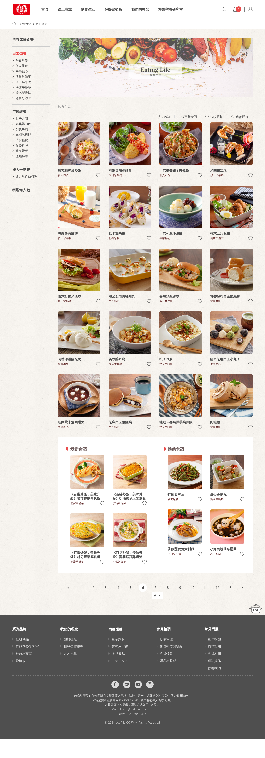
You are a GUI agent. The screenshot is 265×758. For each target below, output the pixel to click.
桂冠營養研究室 (170, 9)
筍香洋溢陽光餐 (69, 359)
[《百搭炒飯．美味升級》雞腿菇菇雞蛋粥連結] (130, 530)
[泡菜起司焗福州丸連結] (130, 270)
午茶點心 (22, 71)
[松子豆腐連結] (180, 332)
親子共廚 (22, 118)
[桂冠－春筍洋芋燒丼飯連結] (180, 395)
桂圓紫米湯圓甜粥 (71, 422)
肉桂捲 (215, 422)
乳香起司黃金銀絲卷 (225, 296)
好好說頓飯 (113, 9)
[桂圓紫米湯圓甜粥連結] (79, 395)
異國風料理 (23, 134)
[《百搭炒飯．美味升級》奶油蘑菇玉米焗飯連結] (130, 472)
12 (217, 587)
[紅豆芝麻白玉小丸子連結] (231, 332)
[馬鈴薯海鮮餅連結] (79, 207)
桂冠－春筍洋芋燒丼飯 (176, 422)
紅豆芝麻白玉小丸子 (225, 359)
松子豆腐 (166, 359)
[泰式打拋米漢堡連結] (79, 270)
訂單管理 (166, 639)
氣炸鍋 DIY (23, 124)
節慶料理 (22, 145)
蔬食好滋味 (23, 98)
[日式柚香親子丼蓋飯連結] (180, 143)
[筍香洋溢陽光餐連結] (79, 332)
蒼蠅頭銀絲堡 (169, 296)
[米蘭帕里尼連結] (231, 143)
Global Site (119, 661)
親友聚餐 (22, 151)
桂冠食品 (22, 639)
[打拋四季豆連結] (185, 472)
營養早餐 (22, 60)
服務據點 (118, 653)
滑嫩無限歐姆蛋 (120, 170)
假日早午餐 (23, 82)
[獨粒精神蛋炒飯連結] (79, 143)
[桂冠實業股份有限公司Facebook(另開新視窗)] (115, 684)
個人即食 (22, 66)
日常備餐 (19, 53)
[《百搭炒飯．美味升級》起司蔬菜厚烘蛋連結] (87, 530)
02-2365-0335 (137, 714)
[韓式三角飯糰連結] (231, 207)
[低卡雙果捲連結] (130, 207)
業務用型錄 (120, 646)
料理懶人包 (21, 189)
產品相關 (214, 639)
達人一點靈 (21, 169)
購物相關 (214, 646)
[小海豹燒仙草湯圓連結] (227, 526)
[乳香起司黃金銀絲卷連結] (231, 270)
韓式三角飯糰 (220, 233)
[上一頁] (68, 587)
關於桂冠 (70, 639)
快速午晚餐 (23, 87)
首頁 (44, 9)
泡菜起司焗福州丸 (122, 296)
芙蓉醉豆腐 (117, 359)
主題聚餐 (19, 111)
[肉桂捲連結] (231, 395)
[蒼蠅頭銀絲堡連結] (180, 270)
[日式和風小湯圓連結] (180, 207)
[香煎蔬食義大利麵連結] (185, 526)
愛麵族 (20, 661)
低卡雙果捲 (117, 233)
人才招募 (70, 653)
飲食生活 (88, 9)
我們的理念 (140, 9)
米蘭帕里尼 (218, 170)
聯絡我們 (214, 668)
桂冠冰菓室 (24, 653)
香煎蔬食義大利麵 (181, 549)
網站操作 (214, 661)
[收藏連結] (98, 175)
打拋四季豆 (176, 494)
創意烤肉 (22, 129)
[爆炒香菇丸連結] (227, 472)
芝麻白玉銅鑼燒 (120, 422)
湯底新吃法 (23, 93)
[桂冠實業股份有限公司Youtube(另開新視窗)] (138, 684)
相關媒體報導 (73, 646)
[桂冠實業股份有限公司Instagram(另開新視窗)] (150, 684)
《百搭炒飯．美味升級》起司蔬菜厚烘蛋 (85, 554)
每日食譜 (41, 24)
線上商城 (65, 9)
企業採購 (118, 639)
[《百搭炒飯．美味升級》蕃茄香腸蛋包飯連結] (87, 472)
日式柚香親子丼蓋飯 (174, 170)
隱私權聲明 (168, 661)
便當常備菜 (23, 76)
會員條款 (166, 653)
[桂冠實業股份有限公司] (21, 9)
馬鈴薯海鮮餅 (68, 233)
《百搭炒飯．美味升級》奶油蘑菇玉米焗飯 (129, 496)
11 (205, 587)
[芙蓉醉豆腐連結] (130, 332)
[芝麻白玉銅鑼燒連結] (130, 395)
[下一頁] (242, 587)
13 (230, 587)
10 (192, 587)
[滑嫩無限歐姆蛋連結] (130, 143)
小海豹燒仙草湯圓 (223, 549)
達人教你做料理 (26, 176)
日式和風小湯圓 (171, 233)
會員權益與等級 (171, 646)
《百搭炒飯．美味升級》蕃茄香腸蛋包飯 (85, 496)
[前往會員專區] (250, 9)
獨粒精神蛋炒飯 (69, 170)
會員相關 (214, 653)
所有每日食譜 (23, 39)
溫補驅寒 (22, 156)
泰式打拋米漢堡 (69, 296)
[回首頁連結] (14, 23)
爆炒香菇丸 (218, 494)
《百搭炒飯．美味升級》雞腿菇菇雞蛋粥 (127, 554)
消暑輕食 (22, 140)
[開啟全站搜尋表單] (224, 9)
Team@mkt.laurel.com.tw (136, 709)
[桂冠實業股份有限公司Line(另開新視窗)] (126, 684)
